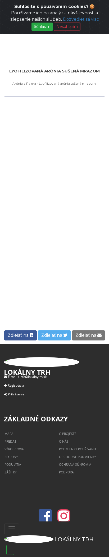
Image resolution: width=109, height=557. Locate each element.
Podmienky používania (78, 449)
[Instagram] (63, 519)
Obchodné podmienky (77, 457)
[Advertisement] (54, 152)
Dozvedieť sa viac (81, 19)
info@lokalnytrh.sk (33, 376)
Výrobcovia (14, 449)
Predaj (10, 441)
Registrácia (16, 385)
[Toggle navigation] (11, 529)
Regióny (11, 457)
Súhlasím (42, 26)
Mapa (8, 433)
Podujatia (12, 464)
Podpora (66, 472)
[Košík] (10, 550)
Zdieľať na (19, 335)
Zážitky (10, 472)
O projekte (67, 433)
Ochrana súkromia (75, 464)
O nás (64, 441)
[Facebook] (47, 519)
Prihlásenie (16, 394)
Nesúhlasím (67, 26)
